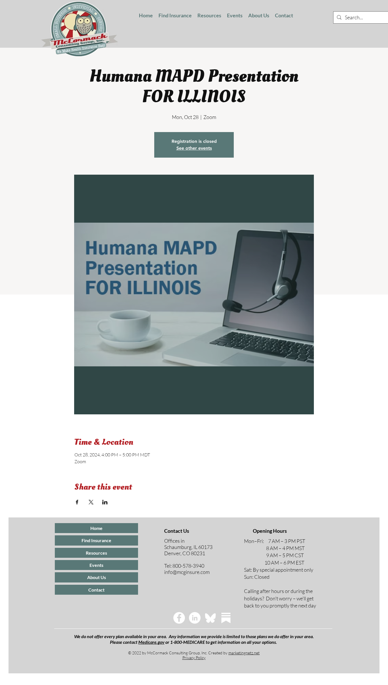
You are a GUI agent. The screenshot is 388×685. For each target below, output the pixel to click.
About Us (96, 577)
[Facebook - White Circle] (179, 618)
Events (96, 565)
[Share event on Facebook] (77, 502)
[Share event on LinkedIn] (105, 502)
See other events (194, 148)
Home (96, 528)
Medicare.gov (151, 642)
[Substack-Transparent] (226, 618)
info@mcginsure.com (187, 572)
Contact (96, 589)
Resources (96, 552)
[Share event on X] (91, 502)
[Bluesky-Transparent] (210, 618)
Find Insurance (96, 540)
